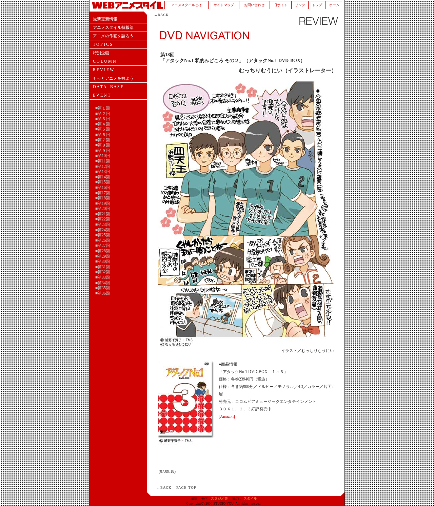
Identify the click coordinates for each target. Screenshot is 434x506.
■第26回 (102, 240)
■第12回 (102, 166)
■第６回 (102, 134)
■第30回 (102, 261)
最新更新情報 (105, 19)
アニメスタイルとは (186, 5)
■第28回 (102, 251)
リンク (300, 5)
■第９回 (102, 150)
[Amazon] (227, 416)
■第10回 (102, 155)
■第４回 (102, 124)
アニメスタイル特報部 (113, 27)
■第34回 (102, 282)
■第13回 (102, 171)
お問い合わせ (254, 5)
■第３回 (102, 118)
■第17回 (102, 193)
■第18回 (102, 198)
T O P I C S (102, 44)
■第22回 (102, 219)
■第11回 (102, 161)
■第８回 (102, 145)
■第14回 (102, 177)
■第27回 (102, 245)
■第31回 (102, 267)
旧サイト (280, 5)
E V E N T (101, 95)
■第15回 (102, 182)
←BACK (161, 15)
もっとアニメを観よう (113, 78)
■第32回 (102, 272)
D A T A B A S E (108, 86)
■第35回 (102, 288)
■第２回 (102, 113)
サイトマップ (224, 5)
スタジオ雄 (219, 498)
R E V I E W (103, 69)
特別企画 (101, 53)
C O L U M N (104, 61)
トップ (317, 5)
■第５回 (102, 129)
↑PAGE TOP (185, 487)
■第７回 (102, 140)
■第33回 (102, 277)
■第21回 (102, 214)
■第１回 (102, 108)
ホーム (334, 5)
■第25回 (102, 235)
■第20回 (102, 208)
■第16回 (102, 187)
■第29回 (102, 256)
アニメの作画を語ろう (113, 36)
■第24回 (102, 230)
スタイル (250, 498)
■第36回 (102, 293)
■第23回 (102, 224)
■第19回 (102, 203)
